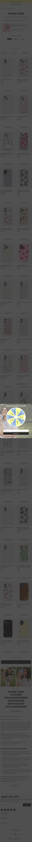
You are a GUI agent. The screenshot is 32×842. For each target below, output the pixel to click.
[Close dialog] (1, 405)
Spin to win (15, 433)
